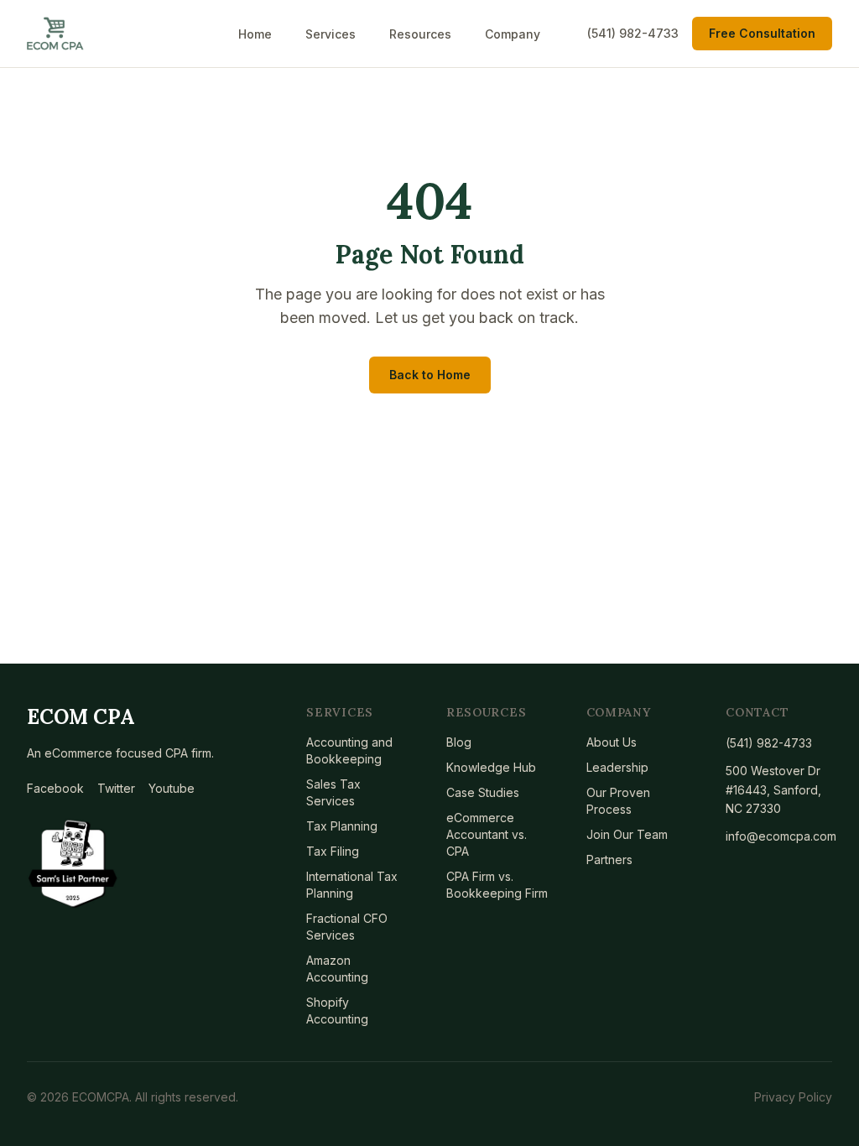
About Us (611, 742)
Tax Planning (341, 826)
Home (255, 34)
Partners (609, 859)
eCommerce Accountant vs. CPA (486, 834)
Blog (458, 742)
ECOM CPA (81, 717)
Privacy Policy (793, 1097)
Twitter (116, 788)
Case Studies (482, 792)
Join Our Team (627, 834)
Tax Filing (332, 851)
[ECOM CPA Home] (55, 33)
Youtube (171, 788)
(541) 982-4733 (633, 33)
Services (330, 34)
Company (512, 34)
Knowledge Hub (491, 767)
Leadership (617, 767)
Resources (420, 34)
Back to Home (430, 374)
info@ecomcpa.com (779, 836)
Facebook (55, 788)
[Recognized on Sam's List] (73, 864)
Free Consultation (762, 33)
